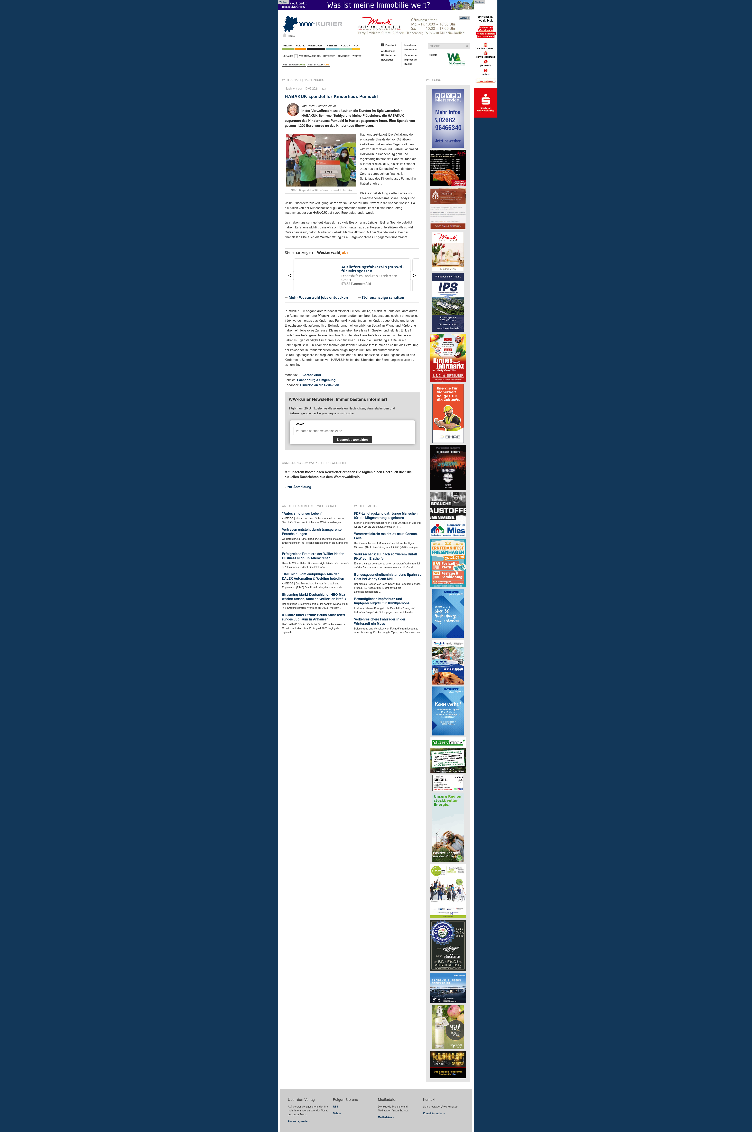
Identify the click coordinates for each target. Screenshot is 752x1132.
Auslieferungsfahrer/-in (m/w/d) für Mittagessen (372, 268)
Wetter (357, 55)
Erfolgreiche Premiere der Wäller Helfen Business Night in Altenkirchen (313, 555)
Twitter (337, 1113)
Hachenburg (314, 80)
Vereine (332, 45)
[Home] (284, 35)
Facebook (390, 45)
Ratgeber (329, 55)
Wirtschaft (316, 45)
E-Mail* (299, 424)
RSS (335, 1106)
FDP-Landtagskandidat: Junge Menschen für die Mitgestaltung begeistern (386, 515)
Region (288, 45)
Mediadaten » (386, 1117)
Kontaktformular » (434, 1113)
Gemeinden (343, 55)
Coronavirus (312, 374)
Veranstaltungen (310, 55)
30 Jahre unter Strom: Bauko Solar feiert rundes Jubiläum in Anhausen (313, 616)
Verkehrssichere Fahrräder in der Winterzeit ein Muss (379, 621)
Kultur (345, 45)
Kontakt (408, 64)
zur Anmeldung (299, 486)
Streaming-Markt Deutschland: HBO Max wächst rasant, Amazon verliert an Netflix (314, 596)
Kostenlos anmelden (352, 439)
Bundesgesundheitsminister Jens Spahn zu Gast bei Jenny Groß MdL (387, 576)
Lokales (288, 55)
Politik (300, 45)
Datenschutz (411, 55)
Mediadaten (410, 49)
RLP (356, 45)
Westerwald (294, 64)
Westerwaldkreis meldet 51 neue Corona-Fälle (386, 535)
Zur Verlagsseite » (299, 1121)
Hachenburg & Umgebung (316, 380)
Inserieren (410, 45)
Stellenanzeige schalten (383, 297)
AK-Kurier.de (388, 51)
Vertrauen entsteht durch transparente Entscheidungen (312, 531)
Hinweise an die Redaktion (319, 385)
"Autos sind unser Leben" (302, 513)
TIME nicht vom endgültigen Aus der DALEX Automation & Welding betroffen (313, 576)
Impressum (410, 59)
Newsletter (387, 59)
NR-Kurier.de (388, 55)
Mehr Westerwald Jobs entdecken (318, 297)
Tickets (433, 55)
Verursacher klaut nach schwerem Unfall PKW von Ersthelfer (385, 556)
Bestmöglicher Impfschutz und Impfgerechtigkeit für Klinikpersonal (382, 600)
